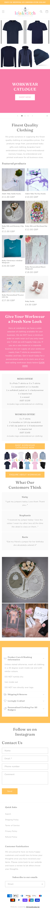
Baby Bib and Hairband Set (36, 226)
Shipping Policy (12, 820)
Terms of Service (12, 825)
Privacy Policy (11, 831)
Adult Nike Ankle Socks (11, 194)
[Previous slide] (17, 116)
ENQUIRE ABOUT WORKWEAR (25, 474)
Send (9, 791)
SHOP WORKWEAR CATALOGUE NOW (25, 446)
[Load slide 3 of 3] (28, 115)
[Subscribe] (42, 884)
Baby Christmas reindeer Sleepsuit (12, 261)
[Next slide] (32, 116)
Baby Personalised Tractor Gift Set (13, 296)
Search (8, 814)
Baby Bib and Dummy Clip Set (13, 227)
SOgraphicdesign (33, 907)
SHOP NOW (25, 97)
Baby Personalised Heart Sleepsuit (35, 268)
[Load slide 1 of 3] (21, 115)
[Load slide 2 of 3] (25, 115)
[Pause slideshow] (47, 116)
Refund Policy (11, 837)
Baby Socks (29, 301)
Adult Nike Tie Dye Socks (35, 194)
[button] (3, 11)
